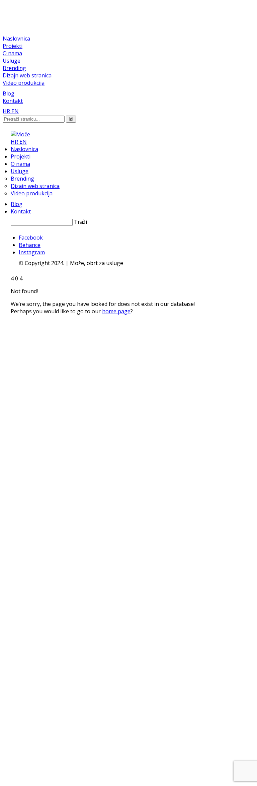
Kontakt (13, 101)
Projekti (12, 46)
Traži (80, 221)
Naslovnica (16, 38)
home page (116, 311)
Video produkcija (24, 82)
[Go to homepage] (20, 134)
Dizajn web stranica (27, 75)
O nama (12, 53)
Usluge (11, 60)
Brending (14, 68)
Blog (8, 93)
